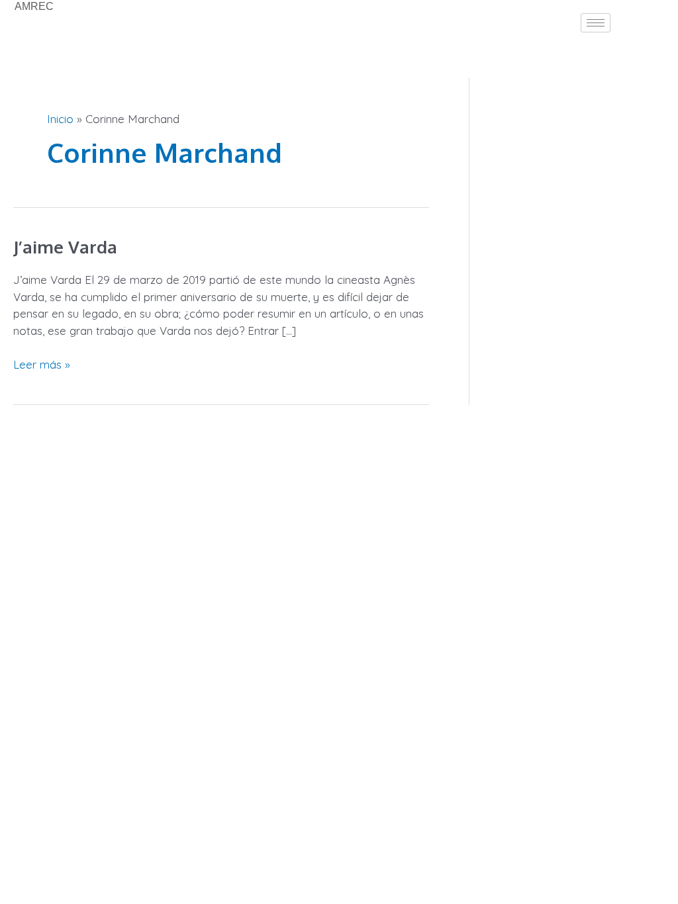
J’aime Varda (65, 246)
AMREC (34, 6)
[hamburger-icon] (595, 22)
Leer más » (41, 363)
